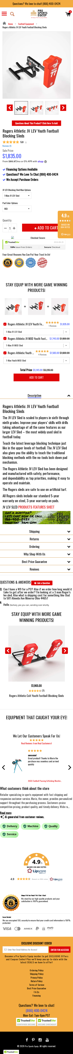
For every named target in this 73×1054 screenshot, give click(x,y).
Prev (10, 108)
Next (63, 108)
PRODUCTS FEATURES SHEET (36, 507)
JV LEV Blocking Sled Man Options (17, 190)
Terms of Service (36, 984)
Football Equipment (26, 24)
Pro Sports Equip (32, 1046)
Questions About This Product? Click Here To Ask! (36, 123)
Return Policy (36, 981)
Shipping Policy (36, 974)
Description (34, 395)
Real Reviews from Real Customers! (36, 743)
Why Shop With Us (34, 554)
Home (10, 24)
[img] (36, 740)
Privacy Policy (36, 977)
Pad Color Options (10, 203)
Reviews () (7, 145)
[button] (4, 767)
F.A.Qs (36, 992)
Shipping (34, 531)
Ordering (34, 546)
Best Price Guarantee (34, 561)
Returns (34, 538)
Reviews (34, 569)
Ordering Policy (36, 970)
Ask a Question (43, 583)
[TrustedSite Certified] (26, 1022)
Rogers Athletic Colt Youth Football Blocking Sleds (36, 696)
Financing (36, 995)
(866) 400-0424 (37, 1010)
